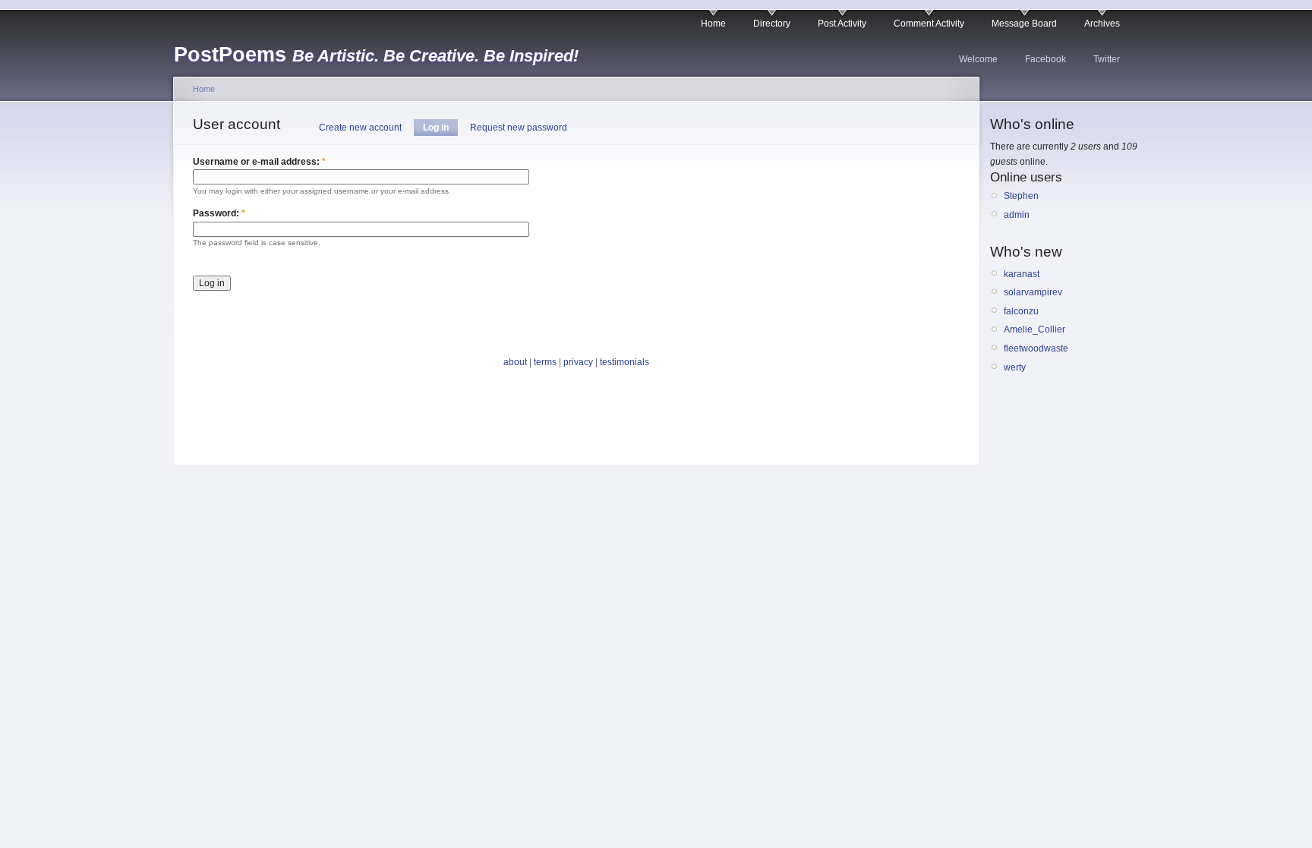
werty (1015, 367)
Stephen (1021, 196)
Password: (219, 213)
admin (1017, 215)
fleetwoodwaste (1036, 348)
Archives (1102, 23)
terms (545, 362)
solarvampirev (1033, 292)
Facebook (1045, 59)
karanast (1021, 274)
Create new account (360, 127)
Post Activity (842, 23)
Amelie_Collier (1034, 329)
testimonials (624, 362)
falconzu (1021, 311)
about (515, 362)
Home (713, 23)
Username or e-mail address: (259, 161)
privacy (578, 362)
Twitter (1106, 59)
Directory (771, 23)
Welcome (978, 59)
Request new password (518, 127)
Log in (436, 127)
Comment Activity (929, 23)
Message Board (1024, 23)
